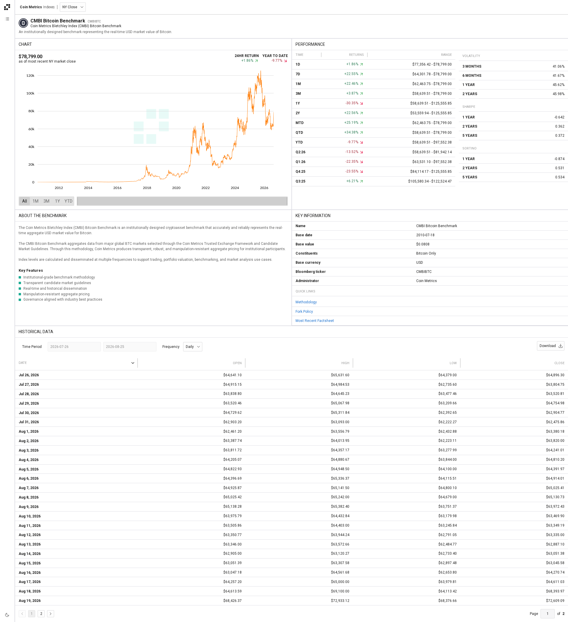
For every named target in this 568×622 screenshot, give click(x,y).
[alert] (7, 615)
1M (35, 201)
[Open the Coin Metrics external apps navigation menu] (7, 7)
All (24, 201)
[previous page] (22, 613)
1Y (57, 201)
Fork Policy (304, 311)
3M (46, 201)
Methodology (306, 302)
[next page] (50, 613)
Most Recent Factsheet (315, 321)
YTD (68, 201)
